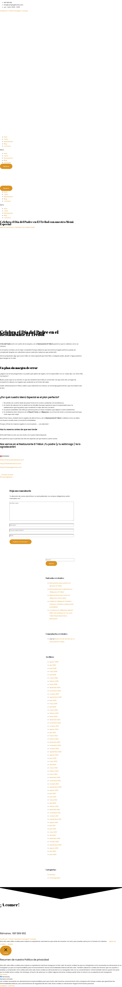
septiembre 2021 (55, 819)
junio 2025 (52, 700)
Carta (6, 139)
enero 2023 (53, 774)
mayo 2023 (53, 761)
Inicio (5, 137)
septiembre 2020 (55, 845)
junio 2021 (52, 829)
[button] (61, 150)
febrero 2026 (53, 681)
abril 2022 (52, 803)
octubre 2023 (54, 748)
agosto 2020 (53, 848)
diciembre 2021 (54, 810)
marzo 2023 (53, 768)
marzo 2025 (53, 710)
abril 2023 (52, 765)
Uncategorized (54, 878)
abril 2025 (52, 707)
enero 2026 (53, 684)
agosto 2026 (53, 662)
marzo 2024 (53, 736)
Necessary (6, 977)
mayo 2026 (53, 671)
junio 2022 (52, 797)
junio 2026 (52, 668)
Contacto (7, 146)
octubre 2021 (53, 816)
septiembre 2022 (55, 787)
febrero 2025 (54, 713)
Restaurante (8, 141)
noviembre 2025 (55, 691)
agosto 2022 (53, 790)
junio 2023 (52, 758)
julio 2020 (52, 851)
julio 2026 (52, 665)
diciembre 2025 (54, 688)
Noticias (18, 227)
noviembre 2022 (55, 781)
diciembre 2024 (54, 720)
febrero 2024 (54, 739)
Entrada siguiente (7, 477)
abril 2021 (52, 835)
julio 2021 (52, 826)
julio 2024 (52, 733)
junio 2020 (52, 854)
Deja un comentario (7, 227)
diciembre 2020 (54, 838)
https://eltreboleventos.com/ (10, 464)
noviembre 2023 (55, 745)
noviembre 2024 (55, 723)
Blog (5, 144)
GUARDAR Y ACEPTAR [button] (7, 986)
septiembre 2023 (55, 752)
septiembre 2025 (55, 697)
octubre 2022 (54, 784)
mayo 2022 (53, 800)
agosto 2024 (53, 729)
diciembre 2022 (54, 777)
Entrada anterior (6, 475)
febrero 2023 (53, 771)
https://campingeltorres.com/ (11, 467)
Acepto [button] (10, 944)
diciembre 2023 (54, 742)
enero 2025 (53, 716)
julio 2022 (52, 793)
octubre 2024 (54, 726)
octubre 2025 (54, 694)
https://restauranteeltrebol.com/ (12, 460)
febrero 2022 (53, 806)
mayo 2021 (53, 832)
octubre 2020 (54, 842)
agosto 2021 (53, 822)
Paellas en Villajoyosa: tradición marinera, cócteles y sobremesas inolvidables (61, 604)
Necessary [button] (3, 974)
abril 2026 (52, 675)
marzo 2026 (53, 678)
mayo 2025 (53, 704)
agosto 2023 (53, 755)
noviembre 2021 (54, 813)
